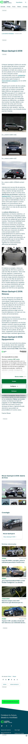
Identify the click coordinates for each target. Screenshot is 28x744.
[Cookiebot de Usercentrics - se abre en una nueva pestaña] (20, 352)
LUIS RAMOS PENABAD (8, 33)
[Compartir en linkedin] (14, 680)
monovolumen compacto (10, 81)
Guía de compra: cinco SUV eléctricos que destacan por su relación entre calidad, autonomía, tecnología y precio (13, 588)
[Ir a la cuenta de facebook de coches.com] (11, 725)
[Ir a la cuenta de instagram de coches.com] (6, 725)
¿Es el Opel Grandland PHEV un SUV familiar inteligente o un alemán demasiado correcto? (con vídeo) (13, 568)
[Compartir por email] (3, 680)
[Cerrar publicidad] (26, 735)
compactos (21, 75)
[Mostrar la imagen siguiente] (24, 489)
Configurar (13, 386)
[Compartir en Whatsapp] (17, 680)
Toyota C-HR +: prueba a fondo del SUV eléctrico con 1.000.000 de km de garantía (13, 607)
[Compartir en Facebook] (11, 680)
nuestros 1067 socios (14, 359)
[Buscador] (25, 2)
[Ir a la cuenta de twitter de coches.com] (1, 725)
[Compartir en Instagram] (6, 680)
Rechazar (14, 391)
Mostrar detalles (19, 376)
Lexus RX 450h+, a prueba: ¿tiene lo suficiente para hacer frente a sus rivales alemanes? (13, 548)
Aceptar (14, 381)
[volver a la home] (6, 722)
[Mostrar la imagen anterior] (4, 489)
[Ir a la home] (5, 2)
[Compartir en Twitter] (8, 680)
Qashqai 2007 (6, 196)
